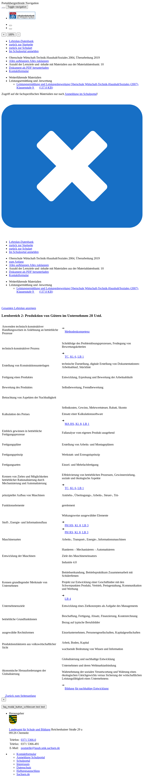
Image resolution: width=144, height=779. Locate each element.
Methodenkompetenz (77, 331)
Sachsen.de (23, 774)
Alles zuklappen (39, 61)
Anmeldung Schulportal (30, 757)
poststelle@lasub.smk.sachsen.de (40, 748)
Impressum (22, 764)
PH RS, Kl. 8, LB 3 (76, 532)
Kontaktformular (19, 71)
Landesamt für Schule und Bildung (29, 729)
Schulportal (23, 760)
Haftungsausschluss (28, 770)
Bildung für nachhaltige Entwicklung (87, 688)
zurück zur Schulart (20, 47)
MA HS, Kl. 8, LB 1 (77, 423)
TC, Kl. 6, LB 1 (74, 356)
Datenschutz (23, 767)
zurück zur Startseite (21, 44)
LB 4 (68, 598)
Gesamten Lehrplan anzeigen (19, 308)
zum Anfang (16, 261)
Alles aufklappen (19, 61)
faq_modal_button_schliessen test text (24, 706)
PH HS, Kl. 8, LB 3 (76, 525)
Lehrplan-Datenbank (21, 41)
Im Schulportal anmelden (24, 51)
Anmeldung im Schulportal (81, 94)
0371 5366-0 (28, 739)
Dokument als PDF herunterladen (29, 67)
